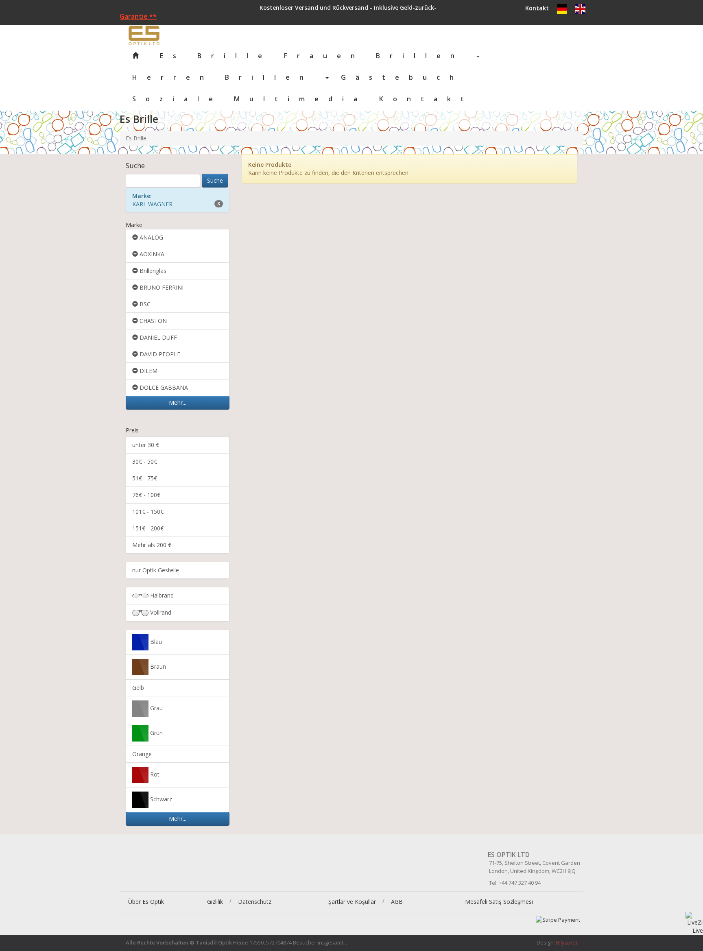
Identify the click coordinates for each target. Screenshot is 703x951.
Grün (155, 733)
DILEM (147, 371)
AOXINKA (151, 254)
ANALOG (150, 237)
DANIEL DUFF (157, 337)
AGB (397, 901)
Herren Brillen (228, 77)
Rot (153, 774)
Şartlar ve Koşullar (352, 901)
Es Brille (210, 55)
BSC (144, 304)
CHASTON (152, 321)
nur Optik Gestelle (155, 570)
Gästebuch (402, 77)
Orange (142, 754)
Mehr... (177, 402)
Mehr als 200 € (151, 545)
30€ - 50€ (144, 461)
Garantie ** (138, 16)
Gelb (138, 687)
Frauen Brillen (380, 55)
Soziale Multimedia (249, 98)
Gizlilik (215, 901)
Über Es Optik (146, 901)
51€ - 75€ (144, 478)
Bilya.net (566, 942)
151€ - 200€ (148, 528)
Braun (157, 666)
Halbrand (161, 595)
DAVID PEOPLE (159, 354)
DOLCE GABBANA (163, 387)
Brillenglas (152, 271)
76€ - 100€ (146, 495)
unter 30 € (145, 445)
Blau (155, 642)
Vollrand (159, 612)
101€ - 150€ (148, 511)
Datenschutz (254, 901)
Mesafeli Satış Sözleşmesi (499, 901)
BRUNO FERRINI (160, 287)
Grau (155, 708)
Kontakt (537, 8)
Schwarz (160, 799)
